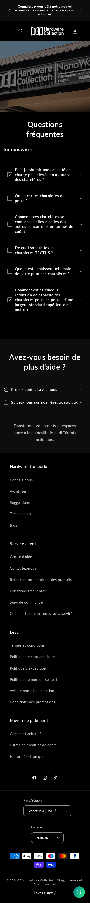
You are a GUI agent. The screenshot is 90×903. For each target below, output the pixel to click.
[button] (10, 31)
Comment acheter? (26, 734)
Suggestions (20, 502)
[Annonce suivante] (80, 10)
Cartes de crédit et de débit (33, 745)
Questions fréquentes (28, 591)
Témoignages (20, 514)
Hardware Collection (40, 880)
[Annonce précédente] (9, 10)
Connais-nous (21, 480)
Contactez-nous (23, 568)
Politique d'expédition (28, 668)
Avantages (18, 491)
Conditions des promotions (32, 702)
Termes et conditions (27, 645)
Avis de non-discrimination (32, 691)
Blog (13, 525)
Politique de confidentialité (32, 657)
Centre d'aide (21, 557)
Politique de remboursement (34, 679)
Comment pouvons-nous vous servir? (41, 613)
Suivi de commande (26, 602)
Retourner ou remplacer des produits (41, 580)
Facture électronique (27, 756)
